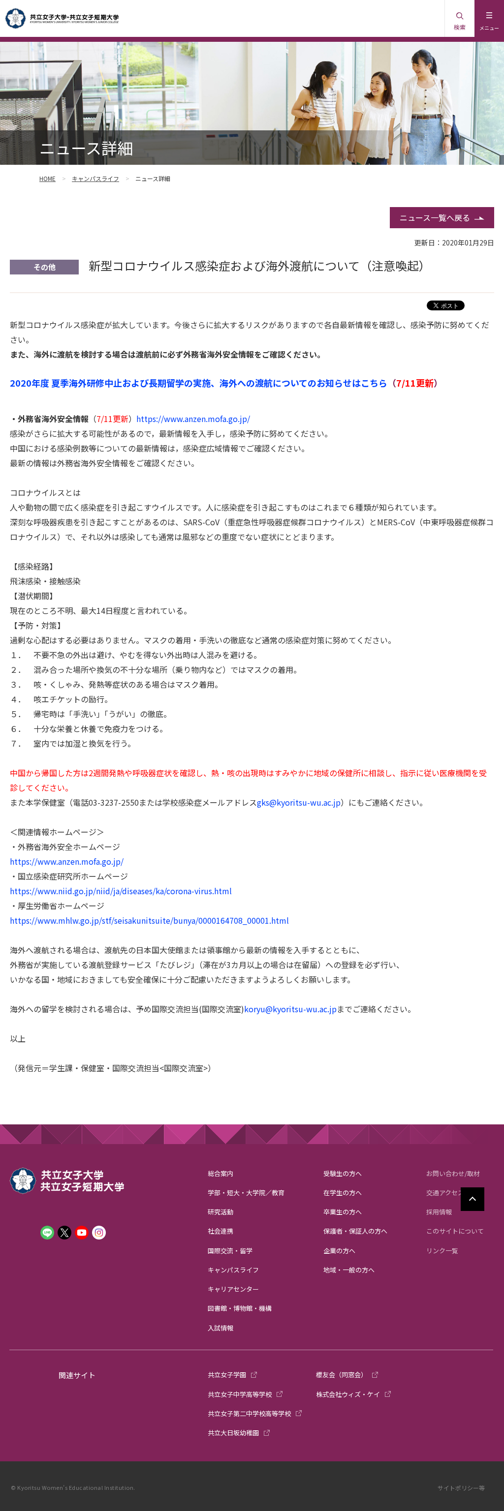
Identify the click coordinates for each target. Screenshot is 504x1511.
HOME (47, 178)
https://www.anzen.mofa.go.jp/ (193, 418)
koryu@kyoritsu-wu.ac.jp (290, 1009)
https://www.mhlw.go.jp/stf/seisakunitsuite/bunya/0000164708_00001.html (149, 920)
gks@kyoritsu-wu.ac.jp (299, 802)
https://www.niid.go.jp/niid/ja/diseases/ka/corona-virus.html (121, 891)
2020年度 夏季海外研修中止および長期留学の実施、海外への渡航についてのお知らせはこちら (198, 382)
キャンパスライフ (95, 178)
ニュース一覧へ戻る (435, 217)
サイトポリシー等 (461, 1487)
